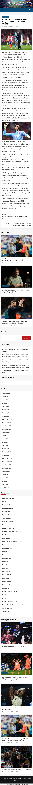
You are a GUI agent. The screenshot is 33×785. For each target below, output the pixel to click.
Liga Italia (5, 568)
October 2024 (6, 465)
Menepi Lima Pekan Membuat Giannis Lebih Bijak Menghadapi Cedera (15, 361)
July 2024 (5, 474)
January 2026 (6, 416)
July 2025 (5, 435)
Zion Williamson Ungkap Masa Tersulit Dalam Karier (15, 371)
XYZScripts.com (24, 784)
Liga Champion (6, 544)
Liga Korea (5, 578)
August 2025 (6, 432)
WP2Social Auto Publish (10, 784)
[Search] (30, 9)
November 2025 (7, 422)
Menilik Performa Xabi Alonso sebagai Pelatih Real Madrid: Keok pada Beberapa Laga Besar (15, 260)
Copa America (6, 518)
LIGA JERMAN (6, 574)
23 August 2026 (15, 294)
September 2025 (7, 429)
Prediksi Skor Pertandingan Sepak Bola (13, 604)
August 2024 (6, 471)
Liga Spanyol (5, 17)
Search (3, 332)
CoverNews (25, 778)
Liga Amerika (6, 538)
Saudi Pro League (7, 608)
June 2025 (5, 439)
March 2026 (5, 409)
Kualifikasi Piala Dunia (8, 528)
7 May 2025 (16, 26)
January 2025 (6, 455)
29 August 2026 (15, 650)
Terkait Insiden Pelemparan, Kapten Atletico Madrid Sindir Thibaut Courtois (18, 223)
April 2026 (5, 406)
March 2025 (5, 448)
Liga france (5, 554)
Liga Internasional (7, 564)
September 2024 (7, 468)
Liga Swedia (5, 588)
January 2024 (6, 487)
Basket (4, 501)
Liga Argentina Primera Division (11, 541)
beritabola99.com (8, 26)
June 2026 (5, 400)
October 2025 (6, 426)
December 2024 (7, 458)
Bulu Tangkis (6, 514)
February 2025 (6, 452)
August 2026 (6, 393)
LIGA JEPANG (6, 571)
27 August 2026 (15, 262)
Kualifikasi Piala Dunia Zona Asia (11, 531)
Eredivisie (5, 524)
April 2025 (5, 445)
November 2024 (7, 461)
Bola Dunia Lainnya (8, 508)
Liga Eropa (5, 551)
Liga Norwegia (6, 581)
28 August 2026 (15, 681)
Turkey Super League (8, 614)
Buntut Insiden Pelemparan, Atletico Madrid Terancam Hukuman (14, 217)
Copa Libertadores (7, 521)
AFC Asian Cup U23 (8, 498)
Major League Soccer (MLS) (10, 591)
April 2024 (5, 484)
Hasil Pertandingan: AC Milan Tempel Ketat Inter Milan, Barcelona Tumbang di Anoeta (15, 355)
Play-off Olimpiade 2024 (9, 601)
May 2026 (5, 403)
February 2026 (6, 413)
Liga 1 (4, 534)
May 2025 (5, 442)
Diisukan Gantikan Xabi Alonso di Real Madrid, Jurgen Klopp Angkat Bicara (15, 291)
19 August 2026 (15, 325)
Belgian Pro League (8, 504)
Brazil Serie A (6, 511)
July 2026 (5, 396)
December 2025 (7, 419)
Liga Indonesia (6, 558)
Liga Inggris (5, 561)
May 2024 (5, 481)
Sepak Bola (5, 611)
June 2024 (5, 478)
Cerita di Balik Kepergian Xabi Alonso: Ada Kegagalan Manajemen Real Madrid (14, 322)
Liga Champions (7, 548)
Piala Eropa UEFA (7, 594)
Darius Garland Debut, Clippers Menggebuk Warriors (15, 350)
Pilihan (4, 598)
